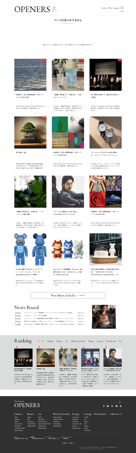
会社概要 (32, 437)
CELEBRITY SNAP (20, 428)
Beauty (59, 341)
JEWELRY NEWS (58, 419)
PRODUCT (75, 421)
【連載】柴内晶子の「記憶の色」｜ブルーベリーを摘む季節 (30, 212)
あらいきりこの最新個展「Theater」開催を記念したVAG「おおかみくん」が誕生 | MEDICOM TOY (67, 272)
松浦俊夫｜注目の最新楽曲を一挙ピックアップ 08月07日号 (105, 212)
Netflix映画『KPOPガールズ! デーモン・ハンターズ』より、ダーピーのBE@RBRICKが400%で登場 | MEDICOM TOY (29, 272)
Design (91, 341)
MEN (16, 417)
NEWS (16, 421)
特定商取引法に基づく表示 (21, 438)
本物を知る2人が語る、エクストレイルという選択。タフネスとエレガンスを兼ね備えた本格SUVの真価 (90, 369)
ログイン (16, 437)
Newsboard (111, 341)
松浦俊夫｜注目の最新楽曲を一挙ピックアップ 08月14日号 (67, 153)
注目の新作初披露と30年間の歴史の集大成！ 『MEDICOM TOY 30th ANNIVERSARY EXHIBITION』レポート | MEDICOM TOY (105, 272)
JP (53, 11)
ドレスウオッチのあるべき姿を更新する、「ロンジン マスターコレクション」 (105, 153)
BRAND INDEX (19, 430)
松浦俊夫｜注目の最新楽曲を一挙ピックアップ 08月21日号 (30, 96)
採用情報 (65, 438)
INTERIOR (75, 419)
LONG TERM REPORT (44, 423)
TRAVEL (86, 417)
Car (66, 341)
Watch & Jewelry (78, 341)
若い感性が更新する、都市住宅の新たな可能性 (105, 96)
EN (56, 11)
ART (85, 423)
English (71, 443)
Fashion (50, 341)
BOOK (86, 428)
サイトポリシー (49, 437)
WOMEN (17, 419)
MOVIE (86, 421)
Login (122, 11)
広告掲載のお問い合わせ (38, 438)
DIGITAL (74, 426)
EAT (85, 419)
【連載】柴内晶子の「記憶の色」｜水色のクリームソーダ (67, 96)
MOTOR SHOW (42, 421)
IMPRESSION (42, 426)
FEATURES (18, 426)
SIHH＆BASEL (57, 423)
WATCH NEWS (57, 417)
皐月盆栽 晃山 (21, 152)
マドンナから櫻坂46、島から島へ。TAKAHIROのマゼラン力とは (66, 212)
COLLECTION (18, 423)
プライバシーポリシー (66, 437)
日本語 (65, 443)
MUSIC (86, 426)
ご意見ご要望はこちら (53, 438)
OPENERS (32, 9)
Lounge (100, 341)
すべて (41, 341)
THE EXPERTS (31, 423)
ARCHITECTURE (77, 423)
